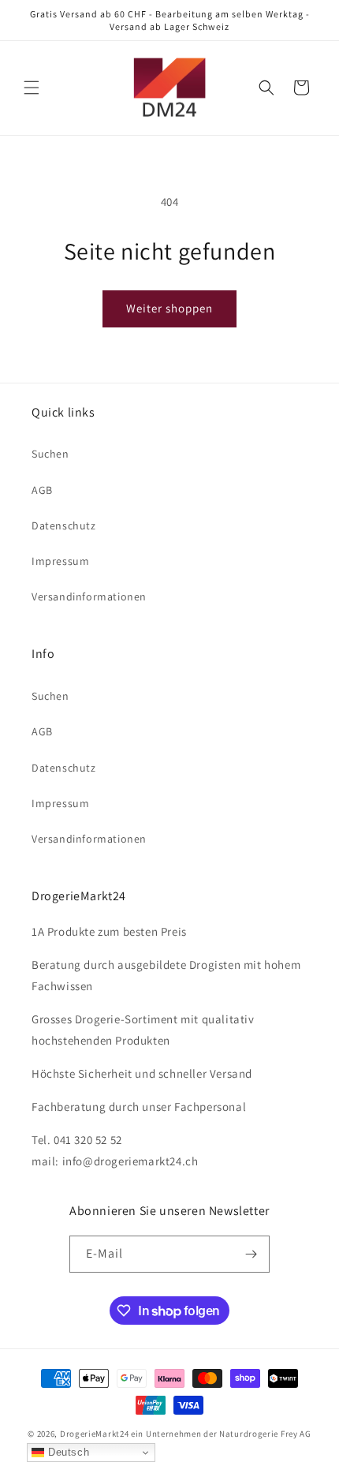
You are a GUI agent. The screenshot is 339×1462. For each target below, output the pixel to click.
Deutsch (66, 1452)
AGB (42, 490)
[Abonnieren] (251, 1254)
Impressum (60, 561)
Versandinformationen (89, 596)
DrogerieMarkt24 (94, 1433)
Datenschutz (64, 525)
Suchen (50, 454)
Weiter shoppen (169, 308)
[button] (31, 87)
